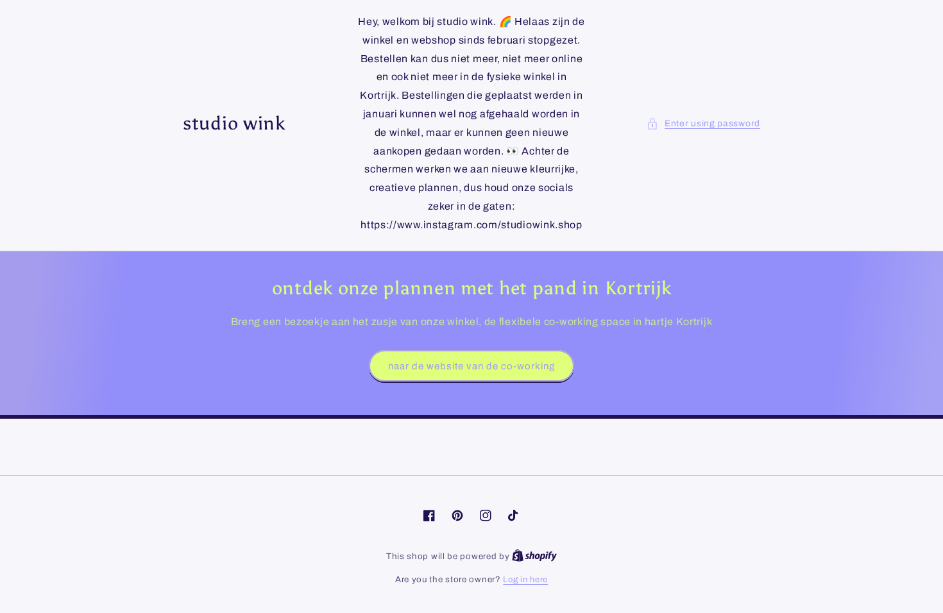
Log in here (525, 579)
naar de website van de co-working (471, 366)
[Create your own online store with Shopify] (534, 556)
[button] (703, 123)
